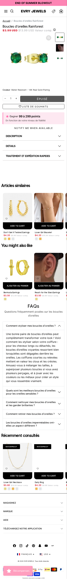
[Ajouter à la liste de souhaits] (6, 219)
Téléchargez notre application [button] (22, 528)
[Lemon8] (52, 545)
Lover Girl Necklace (13, 482)
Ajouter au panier (17, 286)
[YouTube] (46, 545)
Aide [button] (5, 520)
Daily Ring (39, 482)
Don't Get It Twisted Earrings (16, 232)
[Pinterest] (33, 545)
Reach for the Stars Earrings (47, 292)
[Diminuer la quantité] (5, 98)
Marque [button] (8, 511)
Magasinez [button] (9, 502)
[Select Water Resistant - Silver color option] (36, 238)
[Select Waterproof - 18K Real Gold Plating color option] (9, 238)
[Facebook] (14, 545)
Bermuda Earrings (12, 292)
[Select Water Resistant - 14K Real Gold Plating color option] (5, 238)
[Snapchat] (40, 545)
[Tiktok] (27, 545)
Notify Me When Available (33, 128)
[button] (6, 11)
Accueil (6, 20)
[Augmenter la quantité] (16, 98)
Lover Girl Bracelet (43, 232)
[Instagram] (21, 545)
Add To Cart (17, 226)
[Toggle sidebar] (53, 11)
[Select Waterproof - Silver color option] (13, 238)
